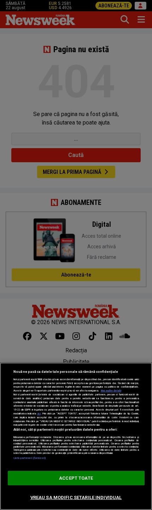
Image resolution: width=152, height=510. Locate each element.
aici (39, 413)
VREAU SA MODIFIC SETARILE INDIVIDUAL (76, 497)
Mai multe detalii (111, 390)
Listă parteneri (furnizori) (29, 458)
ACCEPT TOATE (76, 478)
